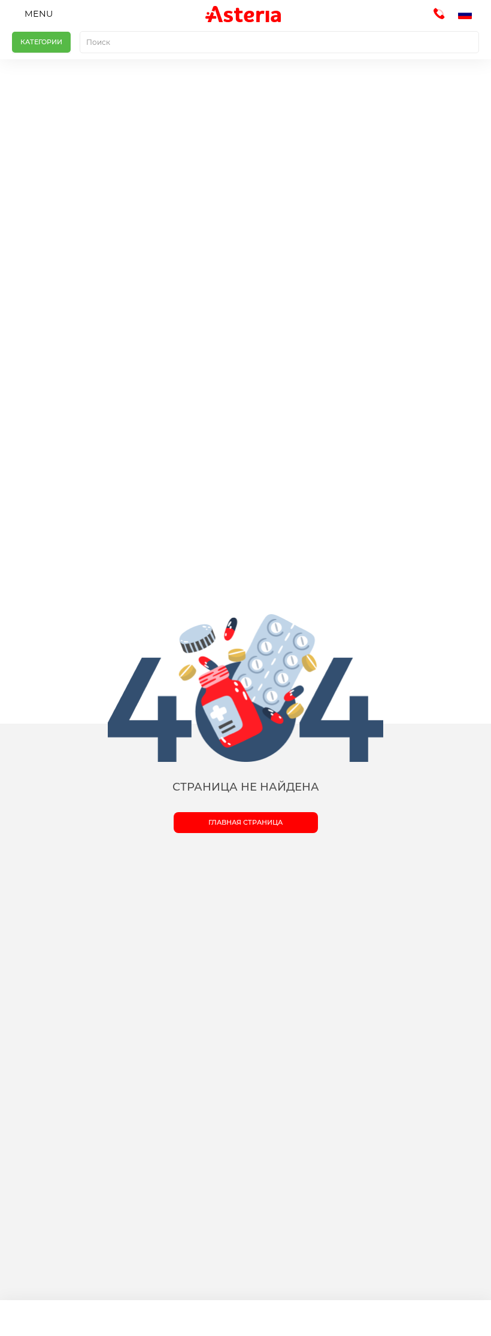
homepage (61, 1318)
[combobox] (279, 42)
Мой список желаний (307, 1318)
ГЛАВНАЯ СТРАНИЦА (245, 822)
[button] (468, 14)
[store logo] (243, 14)
